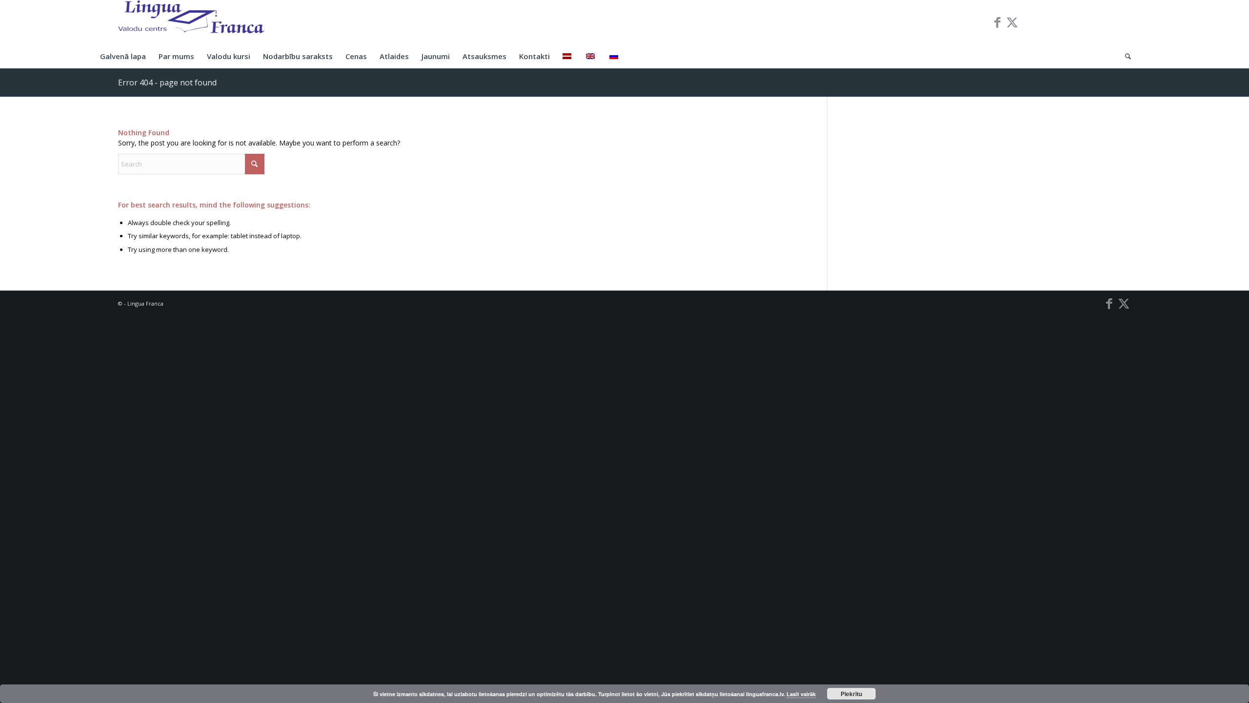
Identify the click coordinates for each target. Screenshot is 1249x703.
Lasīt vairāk (801, 694)
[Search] (1125, 56)
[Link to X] (1012, 22)
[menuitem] (123, 56)
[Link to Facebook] (997, 22)
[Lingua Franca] (191, 22)
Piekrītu (851, 693)
